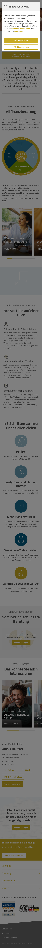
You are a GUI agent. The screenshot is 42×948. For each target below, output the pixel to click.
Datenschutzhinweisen (20, 28)
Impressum (18, 31)
